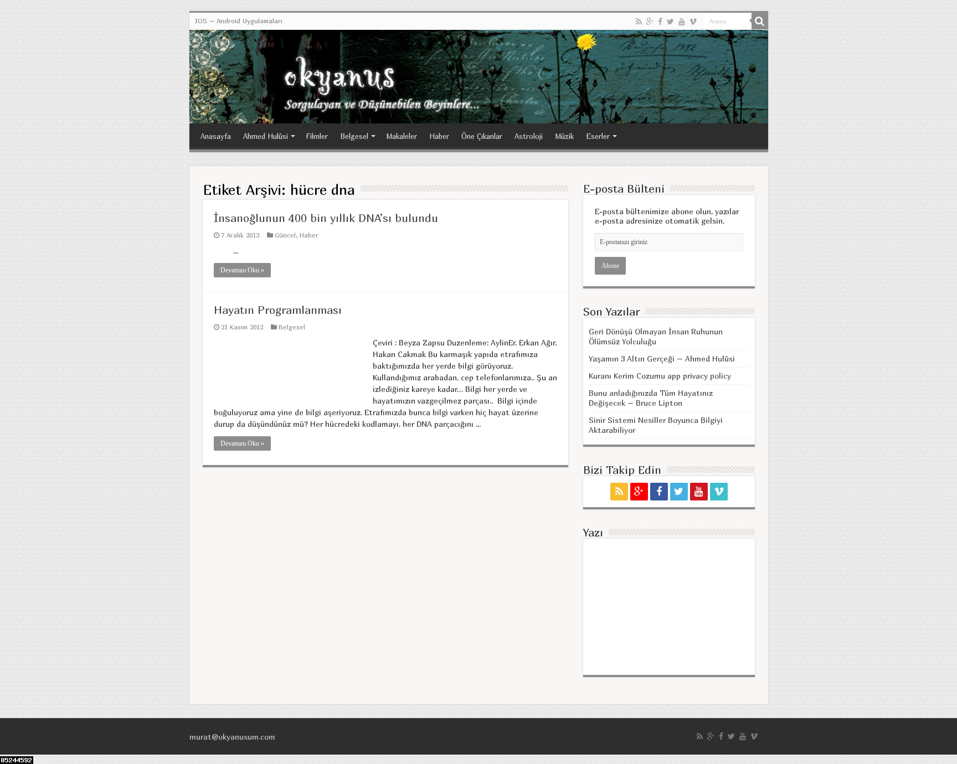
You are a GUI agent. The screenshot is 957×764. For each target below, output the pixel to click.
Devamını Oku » (242, 270)
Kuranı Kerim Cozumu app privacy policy (660, 375)
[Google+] (650, 21)
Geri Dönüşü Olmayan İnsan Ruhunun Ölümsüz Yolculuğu (656, 336)
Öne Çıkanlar (481, 136)
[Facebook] (660, 21)
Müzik (564, 136)
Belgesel (354, 136)
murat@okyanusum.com (232, 736)
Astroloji (528, 136)
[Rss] (639, 21)
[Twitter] (670, 21)
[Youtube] (681, 21)
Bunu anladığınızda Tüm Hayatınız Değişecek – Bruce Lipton (651, 397)
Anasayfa (215, 136)
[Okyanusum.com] (478, 76)
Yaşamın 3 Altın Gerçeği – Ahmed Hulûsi (662, 358)
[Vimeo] (693, 21)
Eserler (598, 136)
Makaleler (401, 136)
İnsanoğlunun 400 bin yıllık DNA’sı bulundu (326, 217)
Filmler (317, 136)
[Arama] (760, 21)
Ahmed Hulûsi (265, 136)
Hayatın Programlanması (278, 309)
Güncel (285, 235)
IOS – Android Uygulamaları (238, 21)
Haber (439, 136)
